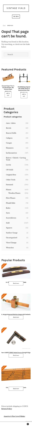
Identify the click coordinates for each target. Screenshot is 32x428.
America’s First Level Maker (14, 416)
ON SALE (9, 170)
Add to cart (8, 94)
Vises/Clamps (11, 243)
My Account (5, 425)
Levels (8, 165)
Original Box (11, 175)
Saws (8, 213)
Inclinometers (11, 153)
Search (16, 425)
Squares (9, 228)
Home (4, 25)
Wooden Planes (14, 193)
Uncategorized (11, 238)
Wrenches (10, 248)
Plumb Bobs (10, 203)
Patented (9, 185)
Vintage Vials (16, 8)
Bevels (8, 128)
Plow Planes (10, 198)
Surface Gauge (12, 233)
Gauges (9, 143)
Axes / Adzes (11, 123)
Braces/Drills (11, 133)
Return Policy (6, 409)
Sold (8, 223)
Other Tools (10, 180)
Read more (16, 283)
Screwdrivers (11, 218)
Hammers (10, 148)
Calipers (9, 138)
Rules (8, 208)
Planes (8, 190)
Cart (24, 423)
